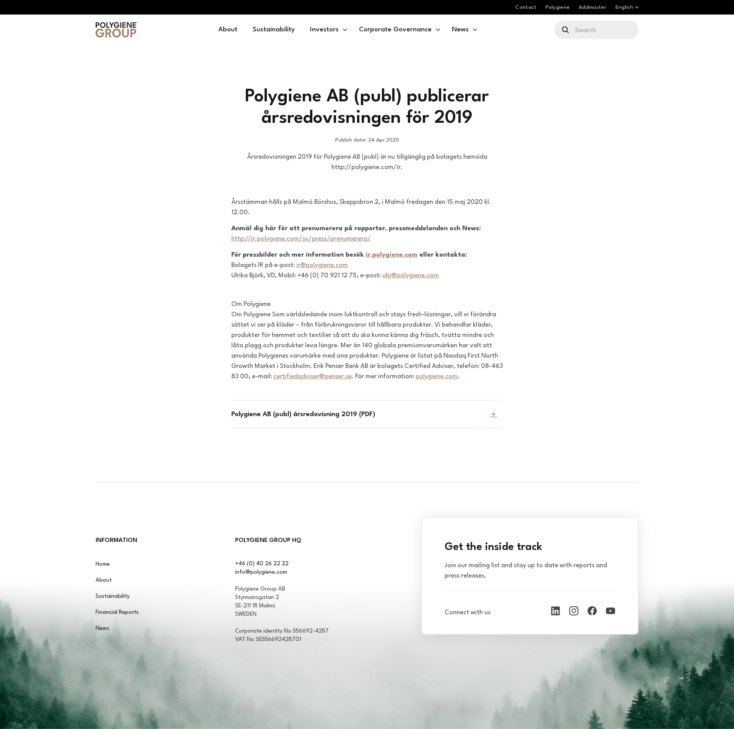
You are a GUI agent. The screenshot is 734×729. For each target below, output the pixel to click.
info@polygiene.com (261, 572)
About (104, 580)
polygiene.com (437, 376)
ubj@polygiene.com (410, 275)
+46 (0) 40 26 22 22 (262, 564)
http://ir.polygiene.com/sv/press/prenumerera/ (301, 239)
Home (103, 564)
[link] (117, 29)
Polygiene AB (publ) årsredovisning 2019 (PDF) (303, 414)
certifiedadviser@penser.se (312, 376)
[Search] (566, 30)
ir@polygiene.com (322, 265)
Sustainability (113, 596)
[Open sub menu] (345, 30)
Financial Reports (117, 612)
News (102, 628)
